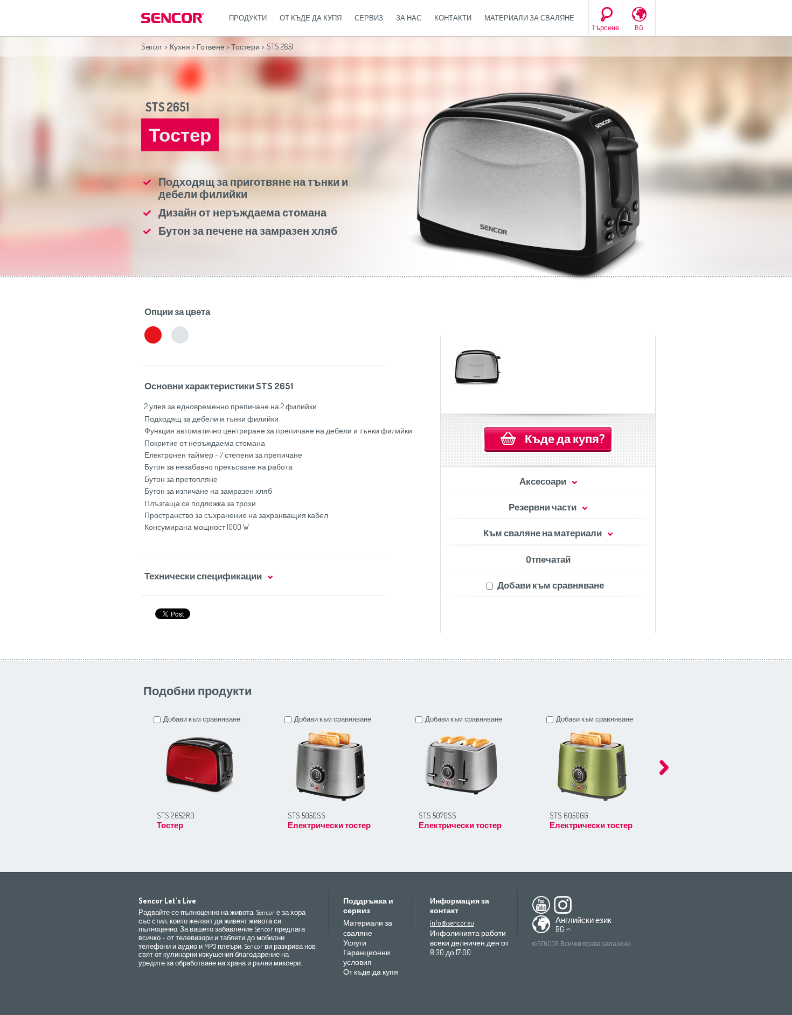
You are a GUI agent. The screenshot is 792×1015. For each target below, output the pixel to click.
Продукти (248, 17)
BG (639, 27)
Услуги (354, 942)
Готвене (211, 46)
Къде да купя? (565, 438)
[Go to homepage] (173, 18)
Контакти (452, 17)
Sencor (151, 46)
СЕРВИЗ (369, 17)
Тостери (245, 46)
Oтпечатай (548, 559)
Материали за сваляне (529, 17)
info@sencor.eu (452, 922)
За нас (408, 17)
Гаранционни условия (366, 957)
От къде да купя (311, 17)
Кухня (180, 46)
